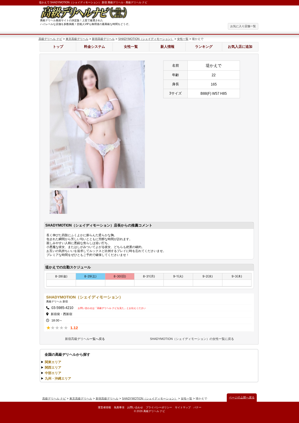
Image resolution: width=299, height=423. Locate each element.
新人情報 (167, 46)
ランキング (204, 46)
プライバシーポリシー (159, 407)
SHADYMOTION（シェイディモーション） (146, 39)
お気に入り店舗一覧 (243, 26)
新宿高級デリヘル (103, 39)
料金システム (94, 46)
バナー (197, 407)
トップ (58, 46)
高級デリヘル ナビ (50, 39)
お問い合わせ (135, 407)
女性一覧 (182, 39)
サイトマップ (183, 407)
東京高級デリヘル (77, 39)
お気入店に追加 (240, 46)
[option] (97, 124)
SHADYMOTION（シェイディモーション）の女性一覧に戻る (192, 339)
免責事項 (119, 407)
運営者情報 (104, 407)
